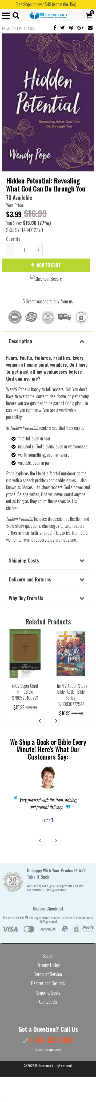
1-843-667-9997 (51, 1040)
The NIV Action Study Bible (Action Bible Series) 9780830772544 (71, 695)
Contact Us (48, 1001)
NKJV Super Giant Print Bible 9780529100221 (25, 692)
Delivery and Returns (30, 579)
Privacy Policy (48, 964)
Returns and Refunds (48, 983)
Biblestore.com (43, 1065)
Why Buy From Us (26, 597)
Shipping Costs (24, 560)
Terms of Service (48, 974)
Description (20, 341)
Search (48, 955)
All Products (24, 28)
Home (6, 28)
